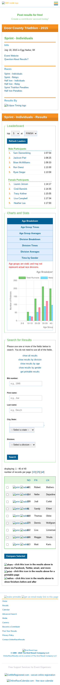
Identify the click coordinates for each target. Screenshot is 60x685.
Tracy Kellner (20, 193)
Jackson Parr (19, 158)
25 (38, 472)
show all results (30, 356)
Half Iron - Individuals (14, 81)
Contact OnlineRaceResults (13, 640)
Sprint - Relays (11, 77)
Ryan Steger (19, 172)
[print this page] (12, 597)
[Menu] (56, 3)
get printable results (30, 372)
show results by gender (30, 368)
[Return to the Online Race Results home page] (10, 3)
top (8, 133)
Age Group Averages (30, 233)
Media (4, 618)
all (43, 472)
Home (4, 601)
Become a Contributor (11, 627)
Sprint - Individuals (13, 74)
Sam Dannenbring (21, 153)
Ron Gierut (18, 167)
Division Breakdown (30, 239)
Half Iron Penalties (13, 91)
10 (34, 472)
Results (5, 605)
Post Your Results (9, 631)
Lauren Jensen (21, 184)
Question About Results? (16, 59)
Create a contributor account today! (30, 19)
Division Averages (30, 252)
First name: (12, 393)
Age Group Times (30, 227)
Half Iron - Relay (12, 84)
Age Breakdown (30, 221)
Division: (11, 439)
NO (28, 480)
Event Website (11, 56)
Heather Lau (20, 203)
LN (47, 480)
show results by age (30, 364)
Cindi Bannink (20, 189)
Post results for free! (30, 14)
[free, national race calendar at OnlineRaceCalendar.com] (30, 681)
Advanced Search (9, 614)
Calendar (6, 610)
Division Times (30, 245)
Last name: (12, 405)
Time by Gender (30, 258)
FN (35, 480)
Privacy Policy (8, 635)
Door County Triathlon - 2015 (26, 28)
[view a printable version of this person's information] (16, 487)
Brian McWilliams (21, 162)
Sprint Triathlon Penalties (16, 87)
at (22, 133)
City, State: (11, 419)
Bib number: (12, 378)
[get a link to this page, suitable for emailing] (40, 597)
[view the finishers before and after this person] (24, 487)
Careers (5, 623)
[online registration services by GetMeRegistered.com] (30, 674)
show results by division (30, 360)
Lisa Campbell (21, 198)
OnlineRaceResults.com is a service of (30, 656)
